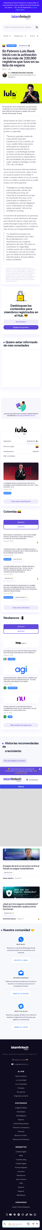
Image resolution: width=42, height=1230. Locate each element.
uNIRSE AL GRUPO (21, 1027)
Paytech (21, 1187)
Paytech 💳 (18, 559)
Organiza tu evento (21, 1096)
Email (7, 804)
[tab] (21, 522)
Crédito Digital (21, 1152)
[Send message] (33, 1224)
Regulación (8, 597)
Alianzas (11, 659)
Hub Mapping (21, 1116)
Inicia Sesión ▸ (21, 322)
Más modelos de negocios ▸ (21, 725)
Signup (21, 786)
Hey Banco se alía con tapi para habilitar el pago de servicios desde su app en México (20, 651)
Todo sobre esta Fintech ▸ (21, 501)
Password (8, 814)
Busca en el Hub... (21, 1135)
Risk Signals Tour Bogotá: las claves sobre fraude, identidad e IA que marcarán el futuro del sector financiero (20, 536)
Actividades (21, 1112)
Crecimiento (11, 45)
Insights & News (21, 1108)
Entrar (32, 36)
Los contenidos (21, 1084)
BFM (21, 1156)
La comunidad (21, 1080)
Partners (21, 1131)
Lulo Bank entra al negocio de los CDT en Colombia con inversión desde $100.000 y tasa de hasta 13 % (21, 485)
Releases (7, 493)
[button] (7, 36)
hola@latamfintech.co (26, 415)
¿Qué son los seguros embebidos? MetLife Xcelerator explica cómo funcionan (20, 906)
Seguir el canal (21, 960)
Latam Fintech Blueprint (21, 1207)
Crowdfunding (21, 1159)
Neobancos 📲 (24, 45)
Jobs (10, 716)
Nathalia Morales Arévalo (22, 73)
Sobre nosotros (21, 1076)
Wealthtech (21, 1195)
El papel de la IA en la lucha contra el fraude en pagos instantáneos (21, 867)
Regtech (21, 1191)
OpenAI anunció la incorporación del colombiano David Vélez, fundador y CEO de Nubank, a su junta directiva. (20, 708)
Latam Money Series (21, 1123)
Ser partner (21, 1092)
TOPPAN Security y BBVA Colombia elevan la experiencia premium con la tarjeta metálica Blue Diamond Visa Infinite (21, 551)
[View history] (28, 1224)
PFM (21, 1183)
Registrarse (18, 36)
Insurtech (21, 1171)
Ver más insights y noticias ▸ (14, 761)
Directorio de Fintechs (21, 1139)
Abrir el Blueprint (21, 994)
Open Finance (21, 1179)
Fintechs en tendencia (21, 1127)
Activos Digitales (21, 1167)
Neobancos (21, 1175)
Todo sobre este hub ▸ (21, 608)
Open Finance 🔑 (22, 597)
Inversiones (12, 688)
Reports (21, 1120)
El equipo (21, 1088)
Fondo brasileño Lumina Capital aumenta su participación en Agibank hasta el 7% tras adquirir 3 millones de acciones (20, 679)
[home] (21, 17)
